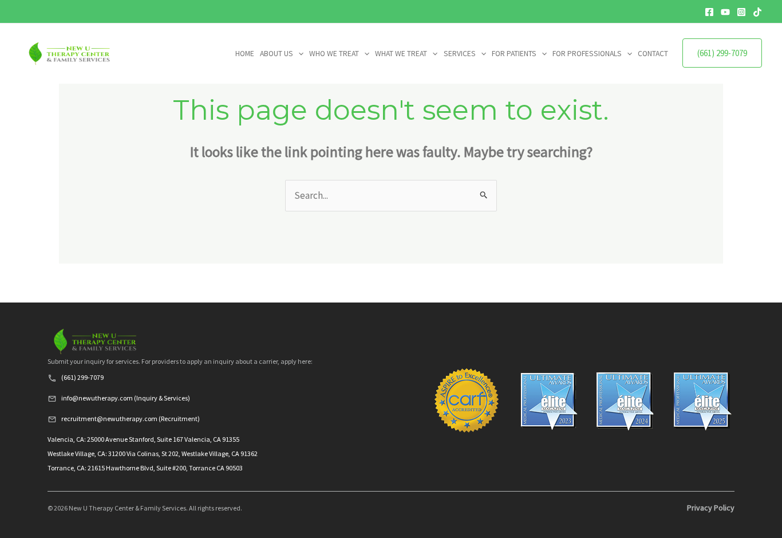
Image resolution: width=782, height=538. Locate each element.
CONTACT (653, 53)
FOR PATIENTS (514, 53)
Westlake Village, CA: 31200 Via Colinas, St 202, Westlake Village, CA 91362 (153, 453)
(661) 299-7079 (722, 53)
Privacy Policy (710, 507)
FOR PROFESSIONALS (587, 53)
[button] (298, 53)
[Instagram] (741, 12)
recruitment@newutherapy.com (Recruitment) (130, 418)
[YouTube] (725, 12)
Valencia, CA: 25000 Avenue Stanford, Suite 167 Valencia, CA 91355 (143, 439)
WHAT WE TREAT (401, 53)
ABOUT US (276, 53)
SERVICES (460, 53)
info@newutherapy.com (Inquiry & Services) (125, 398)
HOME (244, 53)
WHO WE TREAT (334, 53)
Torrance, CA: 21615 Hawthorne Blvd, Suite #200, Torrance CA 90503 (145, 468)
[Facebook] (709, 12)
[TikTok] (757, 12)
